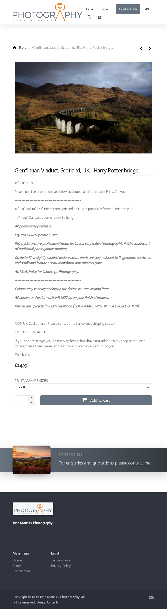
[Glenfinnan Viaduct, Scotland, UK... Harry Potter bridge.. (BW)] (141, 49)
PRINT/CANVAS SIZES (31, 380)
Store (22, 47)
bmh (55, 602)
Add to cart (100, 400)
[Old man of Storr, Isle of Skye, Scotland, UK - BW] (150, 49)
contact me (139, 463)
